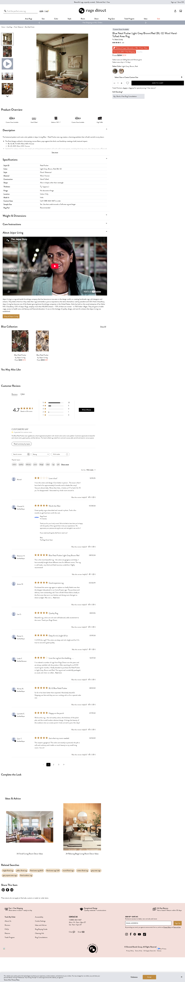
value (47, 464)
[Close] (181, 976)
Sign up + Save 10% (177, 2)
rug (53, 464)
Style (69, 18)
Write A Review (86, 410)
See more (55, 152)
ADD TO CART (157, 83)
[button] (180, 11)
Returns (7, 933)
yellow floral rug (21, 870)
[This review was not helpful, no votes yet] (93, 497)
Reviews (7, 925)
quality (21, 464)
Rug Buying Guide (41, 929)
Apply (125, 88)
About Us (8, 921)
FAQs (7, 929)
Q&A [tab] (22, 394)
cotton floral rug (82, 870)
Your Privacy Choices (161, 950)
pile (58, 464)
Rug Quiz (111, 18)
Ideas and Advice (40, 925)
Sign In (131, 88)
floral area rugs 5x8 (52, 870)
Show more (65, 464)
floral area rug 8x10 (36, 870)
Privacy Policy (167, 927)
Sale (158, 18)
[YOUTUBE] (139, 934)
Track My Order (10, 917)
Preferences (134, 977)
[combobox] (40, 454)
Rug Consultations (41, 937)
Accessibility (39, 917)
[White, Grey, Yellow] (121, 71)
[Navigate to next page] (64, 764)
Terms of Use (177, 927)
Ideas (145, 18)
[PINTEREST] (134, 934)
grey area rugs (95, 870)
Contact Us (73, 917)
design (41, 464)
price (35, 464)
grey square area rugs (10, 875)
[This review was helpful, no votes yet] (89, 497)
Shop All (103, 326)
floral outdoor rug (26, 875)
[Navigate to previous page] (43, 764)
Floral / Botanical (18, 27)
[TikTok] (144, 934)
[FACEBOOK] (130, 934)
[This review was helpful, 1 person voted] (89, 574)
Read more (56, 598)
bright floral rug (8, 870)
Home (3, 27)
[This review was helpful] (89, 754)
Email (79, 932)
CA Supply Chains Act (149, 951)
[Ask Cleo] (44, 11)
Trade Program (129, 18)
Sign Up (177, 923)
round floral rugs (68, 870)
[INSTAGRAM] (126, 934)
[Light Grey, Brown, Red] (115, 71)
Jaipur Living (118, 39)
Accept (149, 977)
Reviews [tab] (14, 394)
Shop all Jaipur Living (11, 316)
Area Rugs (28, 18)
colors (14, 464)
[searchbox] (19, 454)
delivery (28, 464)
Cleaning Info (39, 933)
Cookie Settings (40, 921)
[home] (92, 13)
